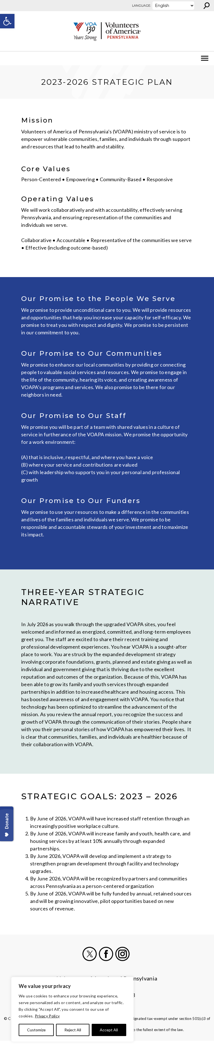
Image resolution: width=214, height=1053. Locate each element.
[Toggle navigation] (7, 58)
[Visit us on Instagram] (122, 954)
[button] (7, 21)
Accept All (109, 1029)
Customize (36, 1029)
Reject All (72, 1029)
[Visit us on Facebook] (106, 954)
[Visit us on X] (89, 954)
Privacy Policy (47, 1016)
